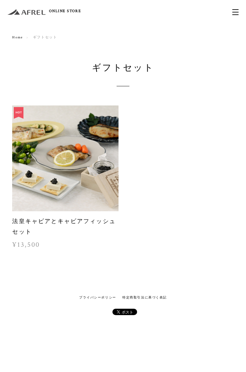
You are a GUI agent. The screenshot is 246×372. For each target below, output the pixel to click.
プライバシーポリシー (97, 297)
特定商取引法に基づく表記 (144, 297)
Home (17, 37)
